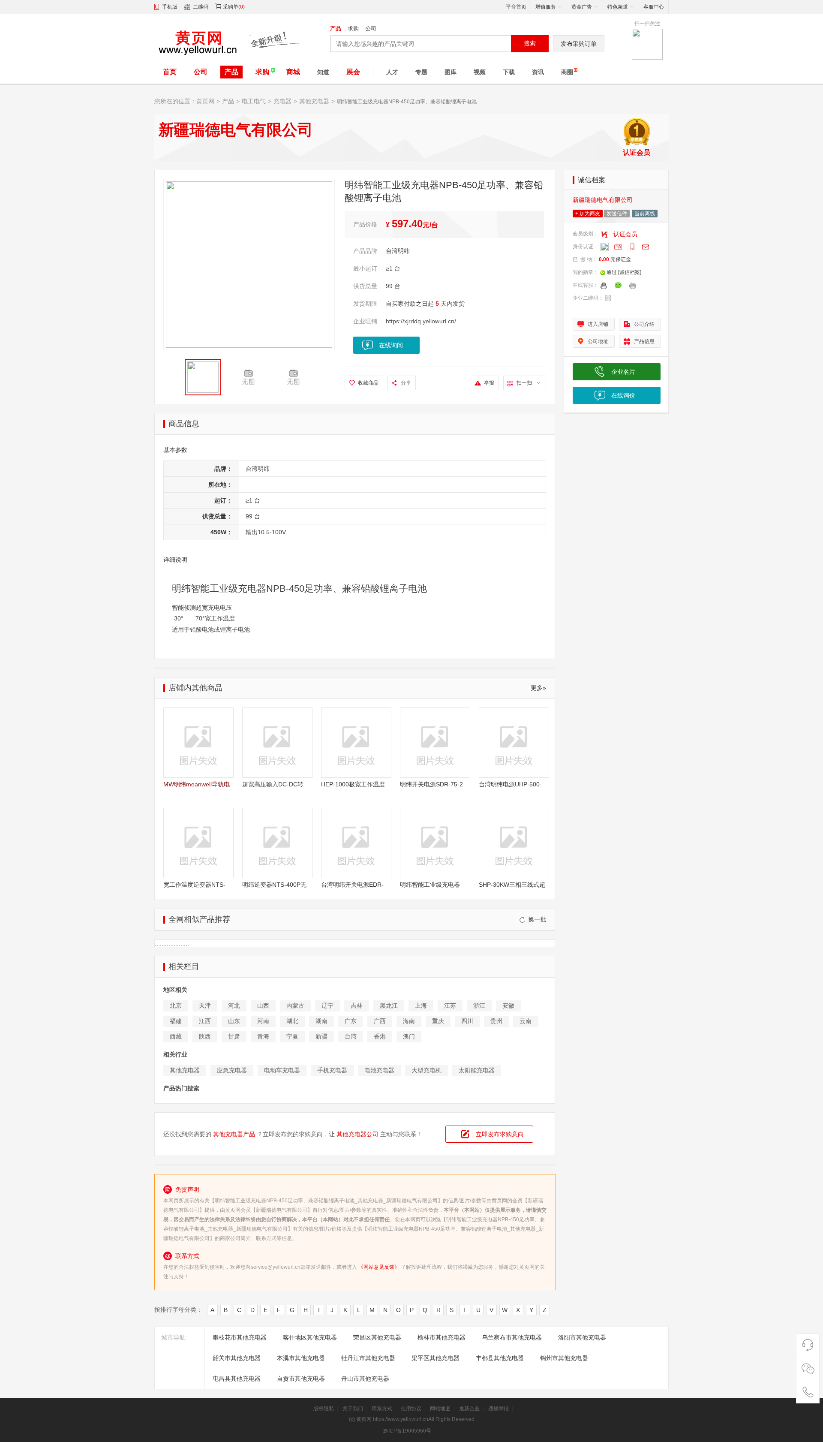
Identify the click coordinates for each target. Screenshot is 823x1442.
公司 (370, 28)
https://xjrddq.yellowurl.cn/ (421, 321)
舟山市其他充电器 (365, 1378)
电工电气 (254, 101)
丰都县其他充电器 (500, 1358)
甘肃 (234, 1036)
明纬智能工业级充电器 (430, 884)
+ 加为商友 (587, 214)
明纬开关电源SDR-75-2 (431, 784)
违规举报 (498, 1409)
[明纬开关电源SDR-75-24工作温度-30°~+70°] (435, 742)
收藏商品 (368, 383)
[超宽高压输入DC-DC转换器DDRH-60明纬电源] (277, 742)
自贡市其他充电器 (301, 1378)
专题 (421, 72)
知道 (323, 72)
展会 (353, 71)
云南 (526, 1021)
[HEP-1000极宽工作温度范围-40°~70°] (356, 742)
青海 (263, 1036)
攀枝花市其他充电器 (240, 1337)
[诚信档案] (629, 272)
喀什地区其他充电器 (310, 1337)
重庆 (438, 1021)
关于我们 (352, 1409)
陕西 (205, 1036)
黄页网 (205, 101)
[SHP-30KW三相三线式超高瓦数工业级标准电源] (514, 843)
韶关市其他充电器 (237, 1358)
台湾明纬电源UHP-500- (510, 784)
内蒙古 (295, 1005)
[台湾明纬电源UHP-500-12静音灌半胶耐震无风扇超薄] (514, 742)
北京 (176, 1005)
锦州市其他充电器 (564, 1358)
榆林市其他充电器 (442, 1337)
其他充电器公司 (357, 1134)
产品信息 (644, 341)
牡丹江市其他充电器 (368, 1358)
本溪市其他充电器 (301, 1358)
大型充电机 (427, 1070)
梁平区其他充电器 (436, 1358)
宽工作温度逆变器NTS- (194, 884)
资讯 (538, 72)
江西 (205, 1021)
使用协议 (411, 1409)
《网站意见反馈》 (378, 1267)
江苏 (450, 1005)
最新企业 (469, 1409)
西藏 (176, 1036)
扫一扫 (524, 383)
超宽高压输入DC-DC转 (272, 784)
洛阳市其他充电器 (582, 1337)
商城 (293, 71)
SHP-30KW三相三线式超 (512, 884)
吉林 (357, 1005)
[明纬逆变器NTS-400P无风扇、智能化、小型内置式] (277, 843)
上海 (421, 1005)
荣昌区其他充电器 (377, 1337)
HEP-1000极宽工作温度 (353, 784)
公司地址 (598, 341)
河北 (234, 1005)
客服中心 (653, 7)
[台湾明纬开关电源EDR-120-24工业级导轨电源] (356, 843)
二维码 (200, 7)
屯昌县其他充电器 (237, 1378)
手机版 (169, 7)
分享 (406, 383)
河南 (263, 1021)
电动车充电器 (282, 1070)
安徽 (508, 1005)
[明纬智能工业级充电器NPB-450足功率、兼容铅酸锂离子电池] (435, 843)
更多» (538, 687)
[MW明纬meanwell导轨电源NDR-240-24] (198, 742)
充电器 (282, 101)
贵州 (496, 1021)
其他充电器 (314, 101)
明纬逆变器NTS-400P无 (274, 884)
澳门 (409, 1036)
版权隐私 (323, 1409)
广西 (380, 1021)
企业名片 (623, 371)
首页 (170, 71)
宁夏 (292, 1036)
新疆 (321, 1036)
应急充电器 (232, 1070)
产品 (335, 28)
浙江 (479, 1005)
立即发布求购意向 (500, 1134)
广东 (351, 1021)
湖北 (292, 1021)
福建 (176, 1021)
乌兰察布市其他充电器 (512, 1337)
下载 (509, 72)
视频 (480, 72)
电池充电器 (379, 1070)
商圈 (567, 72)
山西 (263, 1005)
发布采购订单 (579, 43)
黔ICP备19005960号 (407, 1431)
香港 (380, 1036)
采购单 (230, 7)
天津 (205, 1005)
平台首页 (516, 7)
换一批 (537, 919)
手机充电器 (332, 1070)
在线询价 (623, 395)
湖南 (321, 1021)
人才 (392, 72)
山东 (234, 1021)
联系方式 (382, 1409)
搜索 (530, 43)
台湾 (351, 1036)
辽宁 (327, 1005)
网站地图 (440, 1409)
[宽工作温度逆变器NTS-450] (198, 843)
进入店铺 (598, 324)
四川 (467, 1021)
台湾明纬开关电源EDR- (352, 884)
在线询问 (391, 345)
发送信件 (617, 214)
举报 (489, 383)
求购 (353, 28)
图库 (451, 72)
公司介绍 (644, 324)
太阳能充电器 (477, 1070)
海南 (409, 1021)
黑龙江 (389, 1005)
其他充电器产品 (234, 1134)
